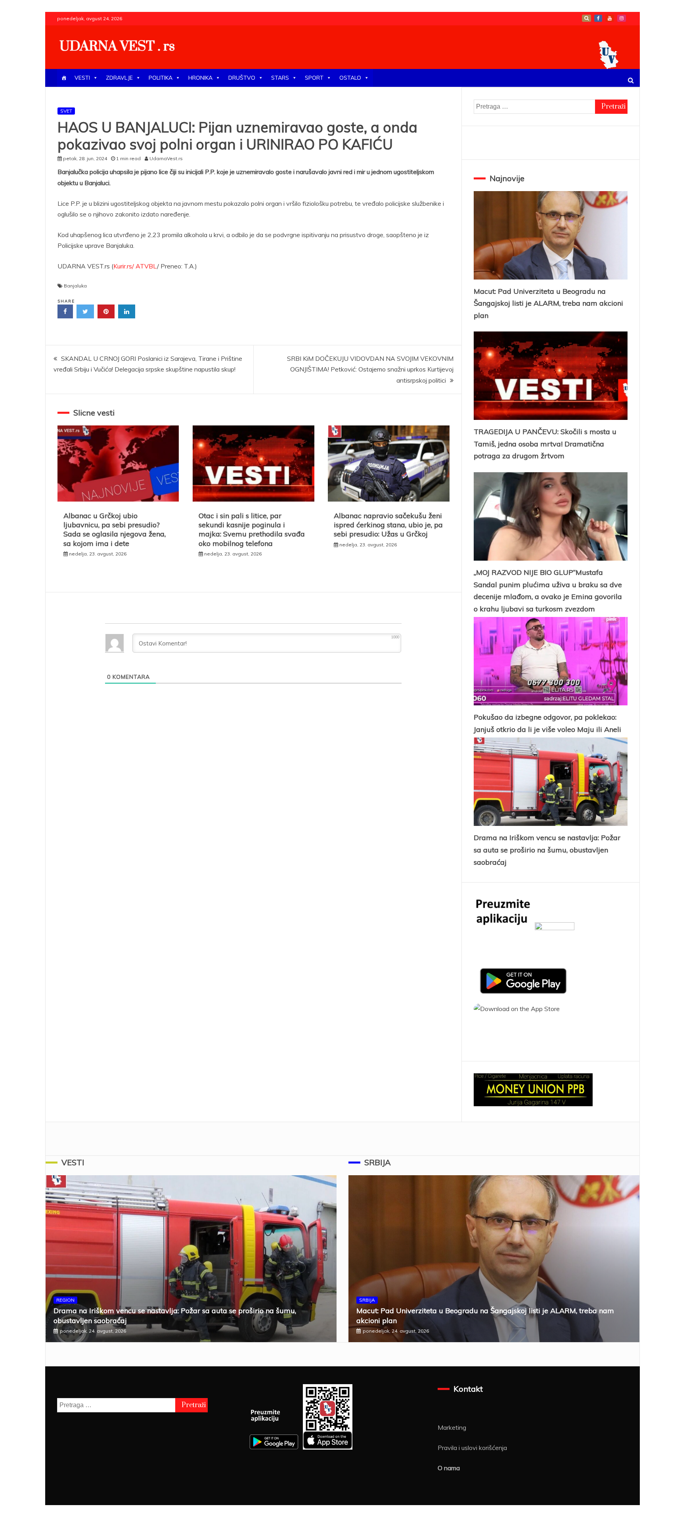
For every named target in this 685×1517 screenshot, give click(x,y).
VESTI (82, 77)
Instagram (621, 18)
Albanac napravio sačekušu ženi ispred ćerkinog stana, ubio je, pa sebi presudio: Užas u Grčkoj (388, 525)
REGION (65, 1300)
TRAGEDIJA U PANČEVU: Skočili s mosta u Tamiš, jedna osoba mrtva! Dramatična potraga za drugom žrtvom (545, 443)
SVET (66, 111)
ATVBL (146, 266)
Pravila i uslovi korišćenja (472, 1448)
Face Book (598, 18)
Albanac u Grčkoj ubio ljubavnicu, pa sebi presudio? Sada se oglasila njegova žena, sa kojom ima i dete (114, 529)
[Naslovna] (64, 78)
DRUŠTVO (241, 77)
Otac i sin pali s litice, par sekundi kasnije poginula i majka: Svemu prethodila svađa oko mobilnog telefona (252, 529)
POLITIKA (160, 77)
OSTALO (350, 77)
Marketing (452, 1427)
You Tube (609, 18)
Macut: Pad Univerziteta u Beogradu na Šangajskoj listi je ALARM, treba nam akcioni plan (548, 303)
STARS (280, 77)
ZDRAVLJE (119, 77)
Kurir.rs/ (123, 266)
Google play (586, 18)
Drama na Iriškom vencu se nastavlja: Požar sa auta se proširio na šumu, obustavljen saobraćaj (547, 849)
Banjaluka (75, 286)
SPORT (314, 77)
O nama (449, 1468)
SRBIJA (377, 1162)
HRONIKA (200, 77)
